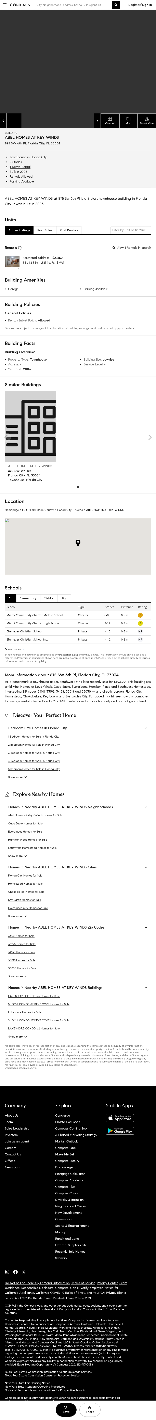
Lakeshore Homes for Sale (24, 1012)
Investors (11, 1135)
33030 (86, 691)
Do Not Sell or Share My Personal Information (37, 1283)
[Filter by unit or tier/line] (130, 230)
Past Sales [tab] (44, 230)
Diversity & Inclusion (69, 1200)
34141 (41, 691)
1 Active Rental (20, 167)
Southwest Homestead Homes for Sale (32, 848)
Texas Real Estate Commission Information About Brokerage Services (48, 1372)
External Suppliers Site (71, 1245)
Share (90, 1412)
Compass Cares (66, 1193)
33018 (70, 691)
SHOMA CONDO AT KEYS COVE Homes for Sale (38, 1004)
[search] (116, 5)
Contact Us (13, 1154)
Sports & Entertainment (72, 1226)
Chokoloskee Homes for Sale (26, 892)
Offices (10, 1161)
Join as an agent (17, 1141)
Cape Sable (62, 687)
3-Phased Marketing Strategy (76, 1135)
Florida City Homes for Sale (25, 875)
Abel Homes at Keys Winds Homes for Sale (35, 815)
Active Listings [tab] (19, 230)
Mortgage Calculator (70, 1174)
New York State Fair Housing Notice (27, 1383)
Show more (15, 777)
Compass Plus (65, 1187)
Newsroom (12, 1167)
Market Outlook (66, 1141)
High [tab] (64, 598)
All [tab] (10, 598)
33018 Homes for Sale (21, 960)
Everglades (79, 687)
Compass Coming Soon (72, 1128)
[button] (5, 5)
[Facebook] (17, 1271)
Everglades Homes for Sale (25, 831)
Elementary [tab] (28, 598)
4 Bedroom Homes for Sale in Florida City (34, 761)
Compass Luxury (67, 1161)
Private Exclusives (67, 1122)
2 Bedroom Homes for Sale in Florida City (34, 744)
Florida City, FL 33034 (44, 143)
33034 (79, 510)
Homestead (13, 696)
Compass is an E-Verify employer (79, 1288)
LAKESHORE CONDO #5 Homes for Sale (34, 996)
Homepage (12, 510)
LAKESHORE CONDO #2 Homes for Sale (34, 1028)
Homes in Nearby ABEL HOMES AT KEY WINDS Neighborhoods (60, 807)
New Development (68, 1213)
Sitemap (61, 1258)
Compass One (65, 1148)
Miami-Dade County (41, 510)
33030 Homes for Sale (22, 968)
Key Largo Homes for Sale (24, 900)
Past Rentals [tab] (69, 230)
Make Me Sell (64, 1154)
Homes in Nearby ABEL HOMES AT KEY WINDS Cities (52, 867)
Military (60, 1232)
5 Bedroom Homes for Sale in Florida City (34, 769)
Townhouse (18, 157)
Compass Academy (69, 1180)
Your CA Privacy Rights (109, 1293)
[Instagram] (9, 1271)
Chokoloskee (32, 696)
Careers (10, 1148)
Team (9, 1122)
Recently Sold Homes (70, 1251)
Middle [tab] (48, 598)
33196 (50, 691)
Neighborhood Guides (71, 1206)
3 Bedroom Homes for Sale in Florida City (34, 753)
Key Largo (50, 696)
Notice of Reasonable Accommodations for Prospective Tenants (45, 1390)
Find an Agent (65, 1167)
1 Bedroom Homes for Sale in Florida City (33, 736)
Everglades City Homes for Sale (28, 908)
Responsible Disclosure (37, 1288)
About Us (11, 1115)
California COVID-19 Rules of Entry (60, 1293)
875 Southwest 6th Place (71, 682)
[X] (25, 1271)
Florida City (39, 157)
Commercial (63, 1219)
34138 (60, 691)
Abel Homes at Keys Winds (32, 687)
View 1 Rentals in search (134, 248)
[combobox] (73, 5)
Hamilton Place (99, 687)
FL (23, 510)
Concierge (62, 1115)
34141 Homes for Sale (21, 936)
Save (66, 1412)
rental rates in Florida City (39, 701)
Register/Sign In (140, 5)
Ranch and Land (67, 1239)
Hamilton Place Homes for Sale (27, 839)
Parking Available (22, 181)
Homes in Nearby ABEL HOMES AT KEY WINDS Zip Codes (56, 927)
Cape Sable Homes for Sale (25, 823)
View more (13, 649)
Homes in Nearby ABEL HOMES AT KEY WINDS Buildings (55, 987)
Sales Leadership (17, 1128)
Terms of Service (83, 1283)
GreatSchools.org (68, 654)
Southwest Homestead (134, 687)
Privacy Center (107, 1283)
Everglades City (76, 696)
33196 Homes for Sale (22, 944)
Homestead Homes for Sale (25, 883)
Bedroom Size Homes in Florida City (37, 728)
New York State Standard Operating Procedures (35, 1386)
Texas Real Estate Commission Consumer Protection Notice (42, 1375)
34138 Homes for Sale (21, 952)
